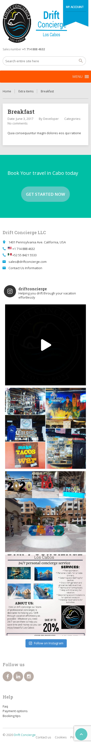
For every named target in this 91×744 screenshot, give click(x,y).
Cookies (61, 737)
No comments (18, 123)
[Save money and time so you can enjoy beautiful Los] (45, 511)
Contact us (43, 737)
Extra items (25, 91)
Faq (5, 706)
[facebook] (7, 676)
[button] (77, 77)
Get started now (45, 194)
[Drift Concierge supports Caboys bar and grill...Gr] (45, 428)
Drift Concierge (25, 735)
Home (7, 91)
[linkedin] (18, 676)
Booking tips (12, 716)
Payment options (15, 711)
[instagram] (29, 676)
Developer (51, 118)
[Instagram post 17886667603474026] (45, 595)
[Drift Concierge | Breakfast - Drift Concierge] (45, 23)
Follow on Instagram (48, 643)
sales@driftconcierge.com (27, 261)
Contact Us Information (25, 268)
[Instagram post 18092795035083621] (45, 344)
